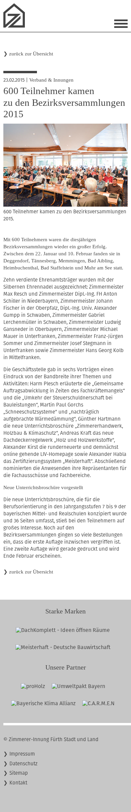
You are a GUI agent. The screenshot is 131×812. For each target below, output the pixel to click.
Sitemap (18, 773)
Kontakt (18, 783)
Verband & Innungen (51, 80)
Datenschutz (23, 764)
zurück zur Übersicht (31, 53)
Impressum (22, 754)
